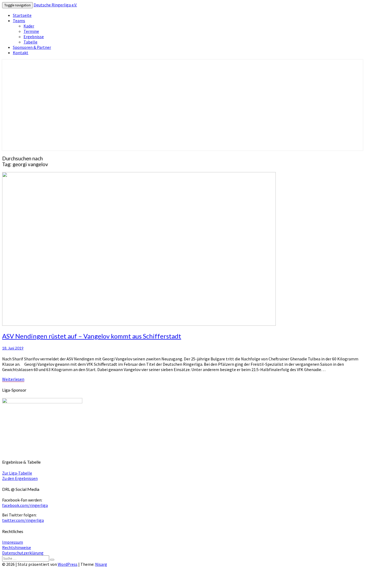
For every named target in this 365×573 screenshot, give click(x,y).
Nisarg (101, 564)
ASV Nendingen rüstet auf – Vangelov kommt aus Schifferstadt (91, 336)
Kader (29, 26)
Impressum (12, 542)
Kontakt (20, 52)
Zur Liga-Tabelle (17, 473)
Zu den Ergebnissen (20, 478)
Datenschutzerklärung (23, 552)
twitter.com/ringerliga (23, 520)
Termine (31, 31)
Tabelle (30, 42)
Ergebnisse (34, 36)
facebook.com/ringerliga (25, 505)
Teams (19, 20)
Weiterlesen (13, 379)
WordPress (67, 564)
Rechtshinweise (16, 547)
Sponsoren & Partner (32, 47)
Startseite (22, 15)
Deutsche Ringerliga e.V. (55, 4)
